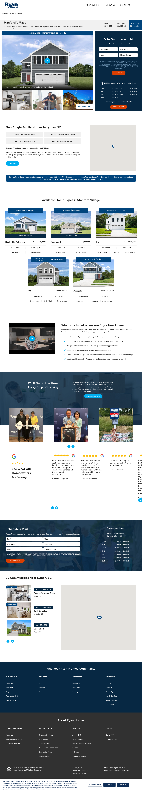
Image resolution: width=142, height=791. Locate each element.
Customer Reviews (13, 743)
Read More (13, 163)
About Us (110, 5)
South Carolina (8, 13)
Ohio (41, 692)
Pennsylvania (77, 692)
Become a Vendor (79, 756)
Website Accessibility (80, 773)
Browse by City (45, 756)
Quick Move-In (45, 743)
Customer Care (111, 739)
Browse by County (46, 752)
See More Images (84, 106)
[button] (98, 617)
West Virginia (11, 700)
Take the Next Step (93, 396)
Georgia (109, 687)
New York (76, 687)
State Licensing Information (114, 768)
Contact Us (126, 5)
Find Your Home (94, 5)
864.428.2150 (135, 26)
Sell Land (75, 752)
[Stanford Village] (17, 100)
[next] (73, 447)
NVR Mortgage (77, 739)
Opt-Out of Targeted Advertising (116, 770)
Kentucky (109, 692)
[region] (71, 785)
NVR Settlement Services (81, 743)
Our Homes (43, 739)
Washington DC (12, 696)
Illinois (41, 683)
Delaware (9, 683)
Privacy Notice (125, 67)
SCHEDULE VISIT (118, 107)
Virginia (8, 692)
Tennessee (110, 704)
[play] (32, 338)
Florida (108, 683)
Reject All (109, 784)
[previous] (69, 447)
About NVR (76, 735)
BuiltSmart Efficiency (14, 739)
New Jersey (76, 683)
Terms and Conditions (44, 555)
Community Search (46, 735)
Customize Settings (95, 784)
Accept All (123, 784)
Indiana (42, 687)
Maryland (9, 687)
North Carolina (111, 696)
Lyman (19, 13)
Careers (75, 748)
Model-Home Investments (49, 748)
